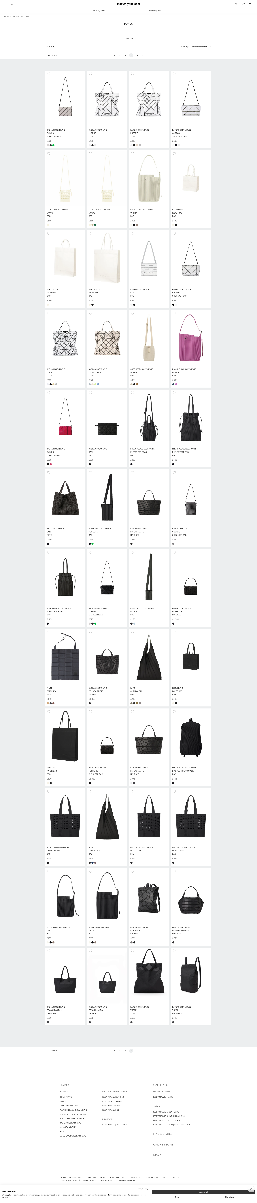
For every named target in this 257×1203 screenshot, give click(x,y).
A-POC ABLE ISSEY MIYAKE (72, 1118)
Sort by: (185, 47)
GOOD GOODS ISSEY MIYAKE (73, 1136)
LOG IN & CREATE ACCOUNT (71, 1177)
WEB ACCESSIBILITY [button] (127, 1180)
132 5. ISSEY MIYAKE (69, 1106)
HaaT (62, 1131)
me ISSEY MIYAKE (67, 1127)
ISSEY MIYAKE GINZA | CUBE (166, 1112)
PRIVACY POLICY (89, 1180)
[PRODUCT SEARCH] (236, 4)
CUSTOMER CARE (117, 1177)
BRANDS (65, 1084)
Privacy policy (143, 1189)
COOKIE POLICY (107, 1180)
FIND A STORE (162, 1133)
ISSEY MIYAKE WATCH (112, 1101)
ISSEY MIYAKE (66, 1097)
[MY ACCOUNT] (12, 4)
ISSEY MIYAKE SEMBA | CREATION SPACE (171, 1125)
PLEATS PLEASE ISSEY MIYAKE (73, 1110)
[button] (49, 74)
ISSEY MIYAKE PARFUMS (113, 1097)
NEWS (157, 1155)
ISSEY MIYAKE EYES (111, 1106)
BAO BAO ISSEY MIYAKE (70, 1123)
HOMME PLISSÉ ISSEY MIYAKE (73, 1114)
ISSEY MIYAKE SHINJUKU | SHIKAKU (169, 1116)
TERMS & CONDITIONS (68, 1180)
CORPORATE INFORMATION (156, 1177)
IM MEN (63, 1101)
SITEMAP (176, 1177)
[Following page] (148, 55)
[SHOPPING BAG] (250, 4)
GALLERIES (160, 1084)
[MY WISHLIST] (243, 4)
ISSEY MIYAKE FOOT (111, 1110)
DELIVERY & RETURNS (96, 1177)
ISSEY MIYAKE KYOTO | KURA (166, 1120)
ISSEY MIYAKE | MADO (163, 1097)
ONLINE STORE (163, 1144)
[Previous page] (109, 55)
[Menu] (5, 4)
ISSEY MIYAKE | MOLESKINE (114, 1125)
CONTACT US (135, 1177)
